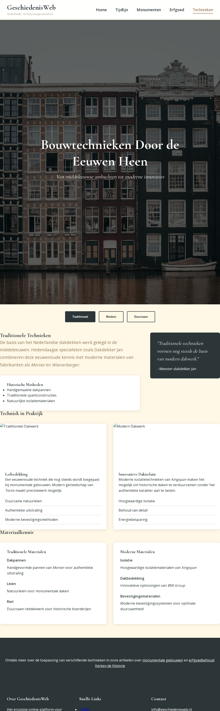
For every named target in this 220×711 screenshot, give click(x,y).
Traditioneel (80, 316)
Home (101, 9)
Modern (111, 316)
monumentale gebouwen (162, 660)
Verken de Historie (110, 665)
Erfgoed (177, 9)
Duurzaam (141, 316)
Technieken (203, 9)
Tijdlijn (121, 9)
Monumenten (149, 9)
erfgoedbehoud (201, 660)
